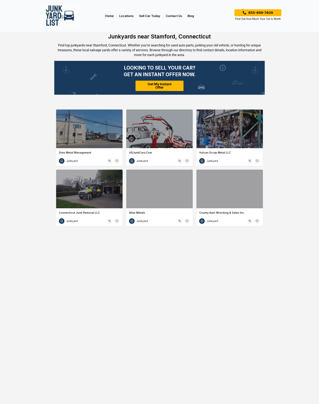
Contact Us (174, 16)
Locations (126, 16)
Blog (191, 16)
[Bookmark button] (117, 161)
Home (109, 16)
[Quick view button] (110, 161)
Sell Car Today (149, 16)
